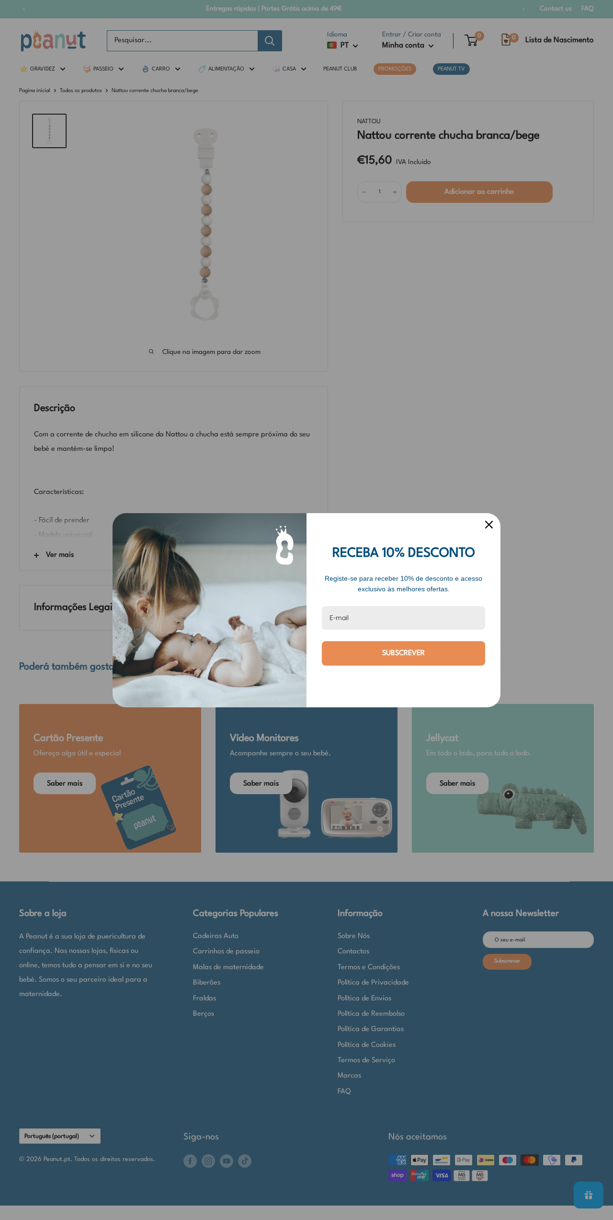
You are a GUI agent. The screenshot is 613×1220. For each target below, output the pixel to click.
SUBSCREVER (403, 653)
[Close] (488, 524)
